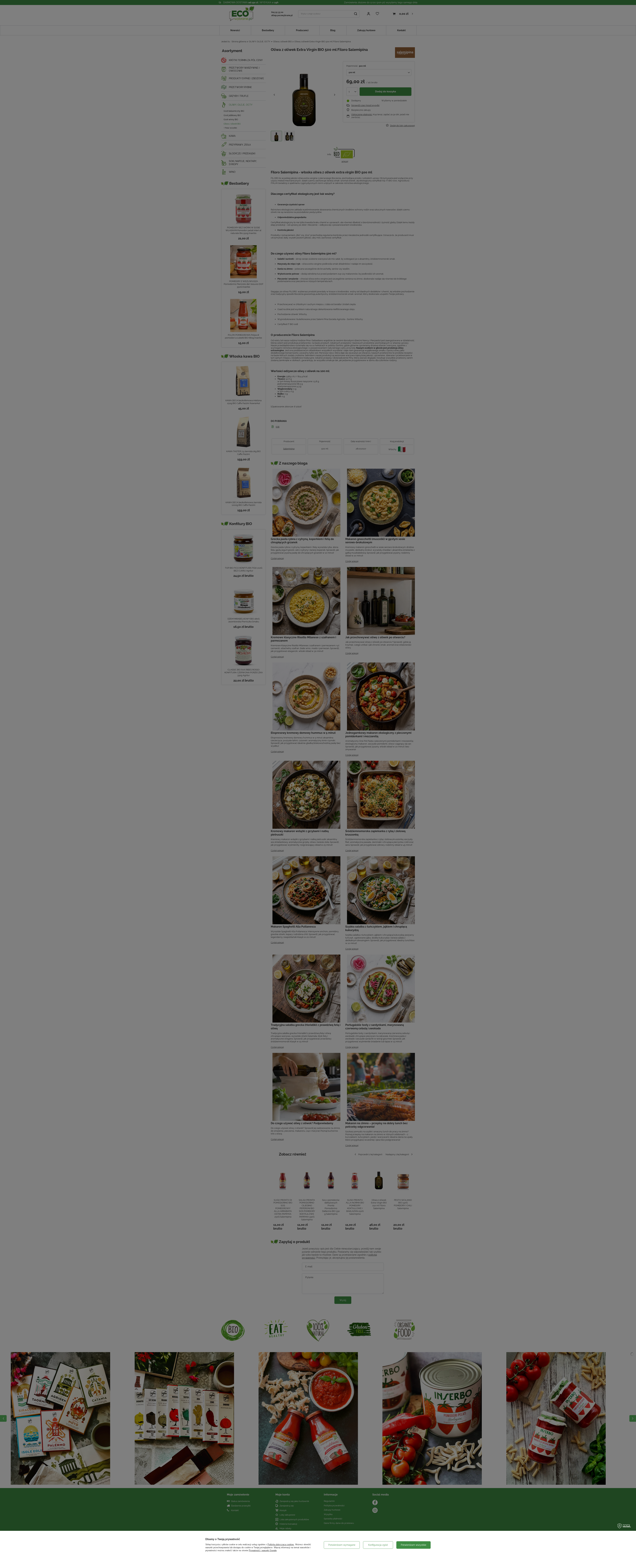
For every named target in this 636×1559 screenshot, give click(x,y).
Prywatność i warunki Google (263, 1550)
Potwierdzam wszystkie (413, 1545)
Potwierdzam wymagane (341, 1545)
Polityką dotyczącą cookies (280, 1544)
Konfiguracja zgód (378, 1545)
